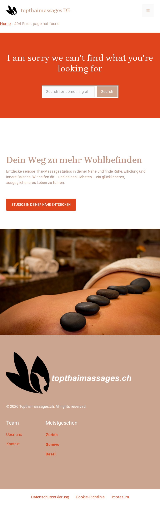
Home (5, 23)
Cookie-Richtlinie (90, 497)
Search (107, 91)
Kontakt (13, 443)
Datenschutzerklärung (50, 497)
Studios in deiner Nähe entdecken (41, 205)
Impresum (120, 497)
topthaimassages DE (45, 10)
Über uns (14, 434)
